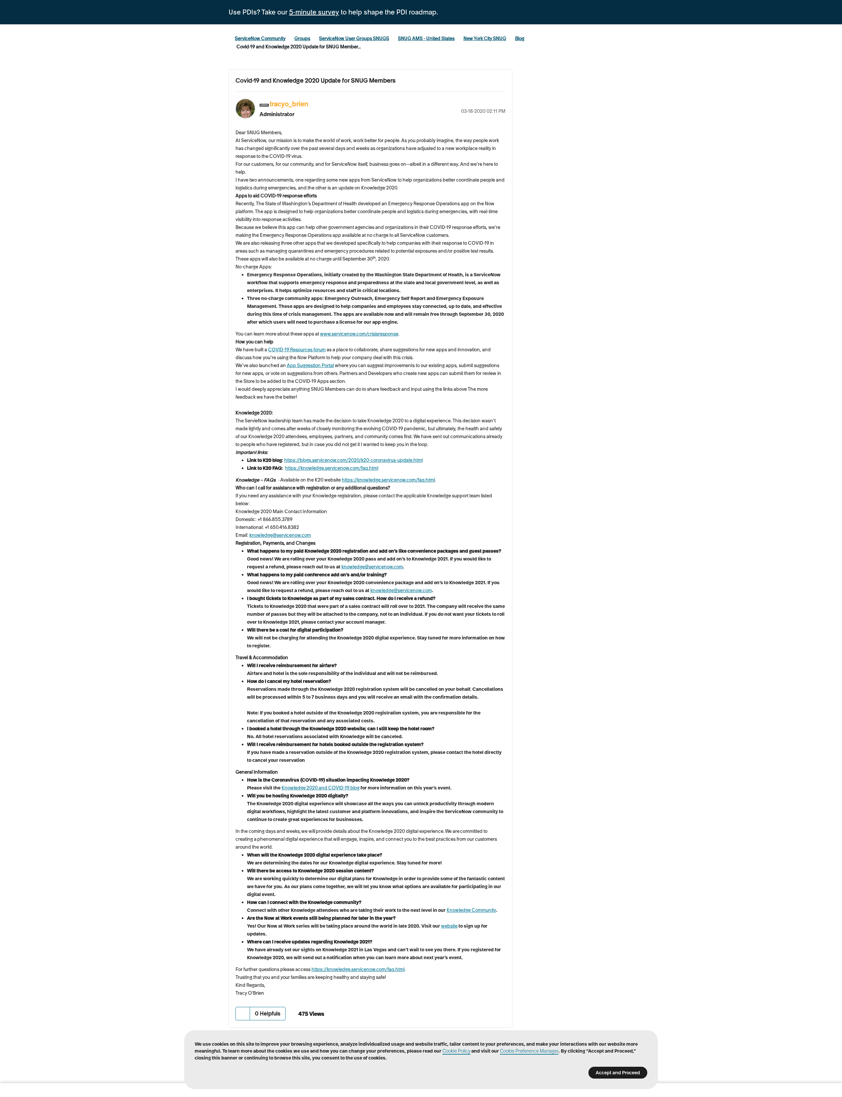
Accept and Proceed (618, 1073)
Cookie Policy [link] (456, 1051)
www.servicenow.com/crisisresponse (359, 334)
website (449, 926)
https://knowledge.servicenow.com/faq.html (331, 468)
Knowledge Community (471, 910)
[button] (243, 1013)
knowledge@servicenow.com (280, 535)
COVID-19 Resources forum (297, 350)
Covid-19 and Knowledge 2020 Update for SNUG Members (315, 80)
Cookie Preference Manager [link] (529, 1051)
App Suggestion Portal (310, 365)
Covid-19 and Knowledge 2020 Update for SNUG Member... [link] (298, 47)
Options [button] (501, 103)
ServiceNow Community (260, 38)
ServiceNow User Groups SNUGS (354, 38)
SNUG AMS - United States (426, 38)
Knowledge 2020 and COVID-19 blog (320, 788)
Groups (302, 38)
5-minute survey (314, 12)
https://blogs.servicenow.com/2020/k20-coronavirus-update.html (353, 460)
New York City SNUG (484, 38)
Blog (519, 38)
